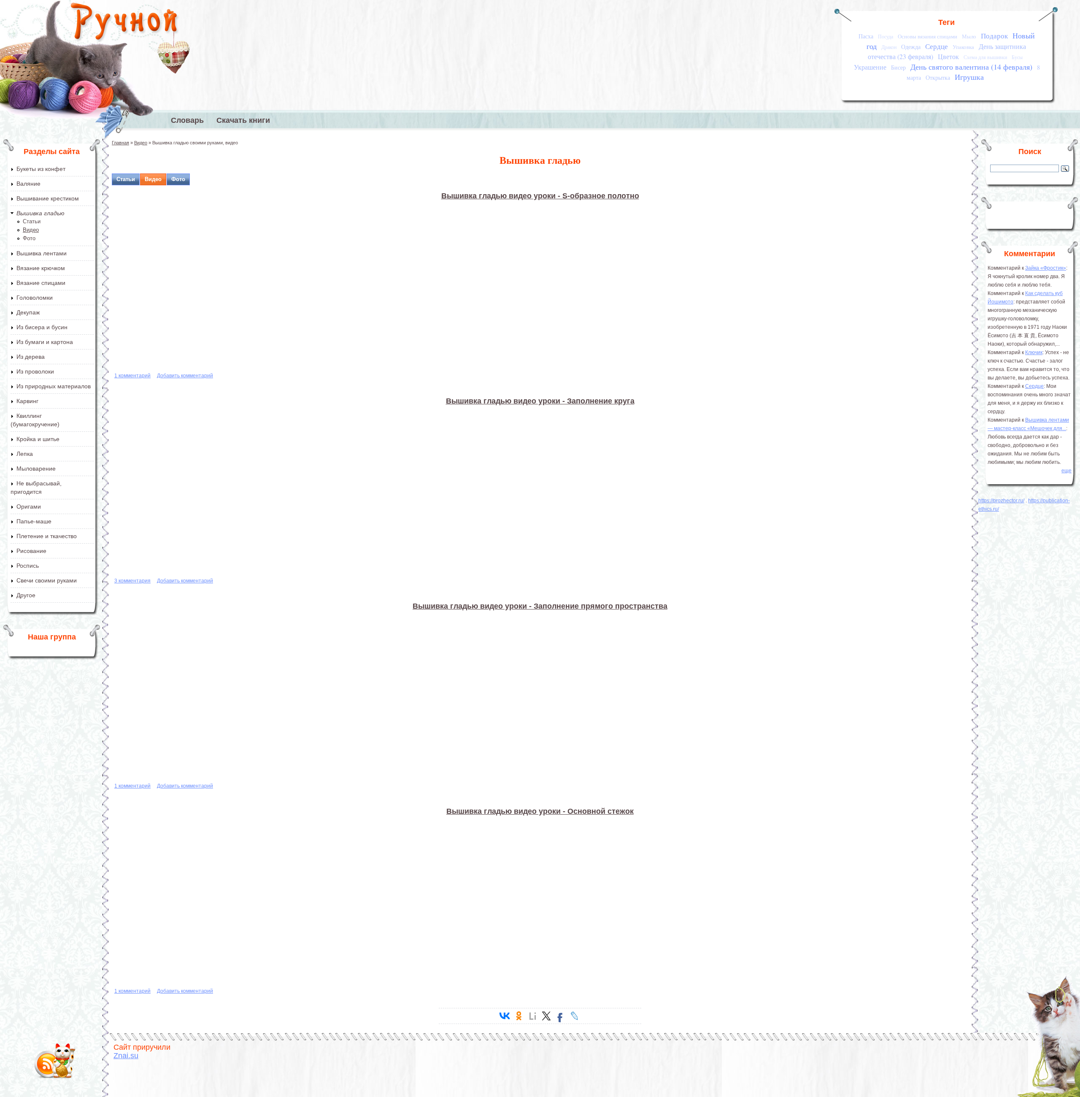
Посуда (885, 36)
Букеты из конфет (40, 168)
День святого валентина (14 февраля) (971, 67)
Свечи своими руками (46, 580)
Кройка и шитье (37, 439)
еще (1066, 471)
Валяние (28, 183)
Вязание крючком (40, 268)
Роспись (27, 565)
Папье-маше (33, 521)
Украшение (870, 67)
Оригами (28, 506)
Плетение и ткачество (46, 536)
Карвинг (27, 401)
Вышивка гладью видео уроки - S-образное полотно (540, 196)
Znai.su (125, 1055)
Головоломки (34, 297)
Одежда (911, 47)
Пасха (866, 36)
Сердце (936, 46)
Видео (31, 230)
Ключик (1033, 352)
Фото (29, 238)
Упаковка (963, 47)
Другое (25, 595)
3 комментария (132, 581)
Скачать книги (243, 120)
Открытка (938, 77)
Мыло (969, 36)
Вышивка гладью (40, 213)
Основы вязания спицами (927, 36)
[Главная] (124, 23)
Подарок (994, 36)
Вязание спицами (40, 282)
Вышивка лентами (41, 253)
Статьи (31, 221)
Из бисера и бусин (42, 327)
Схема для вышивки (985, 57)
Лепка (24, 453)
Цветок (948, 56)
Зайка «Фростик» (1045, 268)
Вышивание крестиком (47, 198)
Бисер (898, 67)
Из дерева (30, 356)
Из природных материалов (53, 386)
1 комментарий (132, 376)
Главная (120, 142)
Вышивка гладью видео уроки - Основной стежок (540, 811)
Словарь (187, 120)
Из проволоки (35, 371)
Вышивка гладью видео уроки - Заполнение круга (540, 401)
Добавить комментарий (185, 376)
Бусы (1017, 57)
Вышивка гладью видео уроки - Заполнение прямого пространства (540, 606)
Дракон (888, 47)
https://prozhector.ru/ (1001, 501)
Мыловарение (36, 468)
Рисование (31, 550)
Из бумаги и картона (44, 342)
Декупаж (28, 312)
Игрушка (969, 77)
